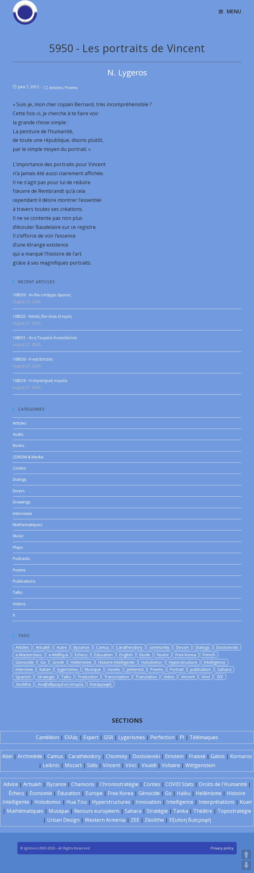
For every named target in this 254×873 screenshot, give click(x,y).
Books (18, 445)
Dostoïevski (146, 756)
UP (246, 854)
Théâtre (202, 810)
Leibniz (51, 765)
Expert (91, 737)
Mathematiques (27, 524)
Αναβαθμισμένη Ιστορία (60, 684)
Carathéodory (84, 756)
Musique (93, 669)
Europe (94, 793)
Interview (24, 669)
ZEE (220, 677)
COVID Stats (179, 784)
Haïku (183, 793)
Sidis (92, 765)
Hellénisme (208, 793)
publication (200, 669)
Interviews (22, 513)
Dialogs (20, 479)
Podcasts (21, 558)
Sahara (224, 669)
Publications (24, 581)
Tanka (180, 810)
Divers (19, 490)
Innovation (148, 801)
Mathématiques (25, 810)
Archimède (30, 756)
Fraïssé (197, 756)
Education (103, 654)
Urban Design (63, 819)
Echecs (81, 654)
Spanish (23, 677)
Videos (19, 604)
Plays (18, 547)
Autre (62, 647)
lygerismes (67, 669)
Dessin (182, 647)
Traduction (88, 677)
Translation (146, 677)
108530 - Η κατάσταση (33, 359)
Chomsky (116, 756)
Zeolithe (23, 684)
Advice (10, 784)
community (159, 647)
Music (18, 536)
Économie (40, 793)
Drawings (21, 502)
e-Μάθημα (58, 654)
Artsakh (43, 647)
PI (182, 737)
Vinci (205, 677)
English (126, 654)
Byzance (81, 647)
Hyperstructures (111, 801)
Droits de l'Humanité (223, 784)
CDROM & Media (28, 457)
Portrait (177, 669)
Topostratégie (234, 810)
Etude (144, 654)
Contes (19, 468)
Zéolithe (154, 819)
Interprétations (216, 801)
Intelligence (215, 662)
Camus (102, 647)
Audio (18, 434)
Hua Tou (76, 801)
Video (169, 677)
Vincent (188, 677)
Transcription (116, 677)
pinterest (135, 669)
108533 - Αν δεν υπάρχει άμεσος (42, 295)
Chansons (82, 784)
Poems (71, 87)
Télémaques (204, 737)
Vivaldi (149, 765)
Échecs (16, 793)
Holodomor (151, 662)
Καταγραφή (101, 684)
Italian (45, 669)
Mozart (73, 765)
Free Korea (185, 654)
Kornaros (241, 756)
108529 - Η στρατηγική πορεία (40, 380)
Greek (58, 662)
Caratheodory (129, 647)
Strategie (46, 677)
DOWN (246, 865)
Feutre (163, 654)
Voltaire (171, 765)
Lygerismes (131, 737)
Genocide (24, 662)
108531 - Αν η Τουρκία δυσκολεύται (45, 337)
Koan (246, 801)
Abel (7, 756)
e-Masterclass (28, 654)
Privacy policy (222, 848)
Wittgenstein (200, 765)
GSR (108, 737)
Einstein (174, 756)
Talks (18, 592)
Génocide (149, 793)
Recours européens (97, 810)
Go (43, 662)
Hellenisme (81, 662)
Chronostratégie (119, 784)
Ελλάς (71, 737)
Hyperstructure (183, 662)
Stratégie (157, 810)
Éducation (68, 793)
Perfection (162, 737)
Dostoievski (227, 647)
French (209, 654)
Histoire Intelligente (116, 662)
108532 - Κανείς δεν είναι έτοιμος (42, 316)
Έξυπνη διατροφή (190, 819)
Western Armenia (105, 819)
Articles (55, 87)
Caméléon (47, 737)
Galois (218, 756)
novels (113, 669)
